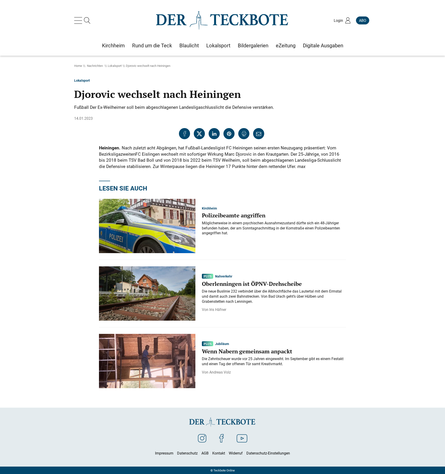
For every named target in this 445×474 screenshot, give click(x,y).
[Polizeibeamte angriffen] (147, 225)
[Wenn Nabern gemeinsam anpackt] (147, 360)
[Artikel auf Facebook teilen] (184, 133)
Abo (362, 20)
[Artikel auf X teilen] (199, 133)
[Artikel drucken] (243, 133)
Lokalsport (115, 66)
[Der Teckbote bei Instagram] (202, 438)
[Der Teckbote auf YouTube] (242, 438)
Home (78, 66)
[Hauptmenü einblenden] (79, 20)
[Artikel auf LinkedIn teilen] (214, 133)
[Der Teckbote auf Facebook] (221, 438)
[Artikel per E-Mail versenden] (258, 133)
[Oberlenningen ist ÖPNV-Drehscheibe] (147, 293)
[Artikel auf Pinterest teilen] (229, 133)
